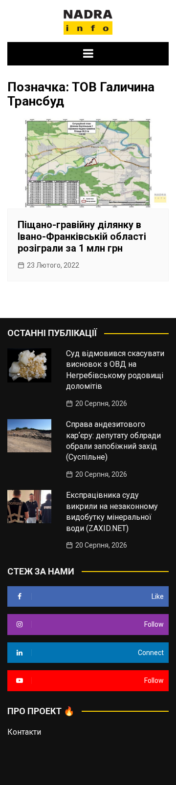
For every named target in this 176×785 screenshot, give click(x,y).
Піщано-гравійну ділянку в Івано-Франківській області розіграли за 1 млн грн (82, 236)
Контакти (24, 732)
